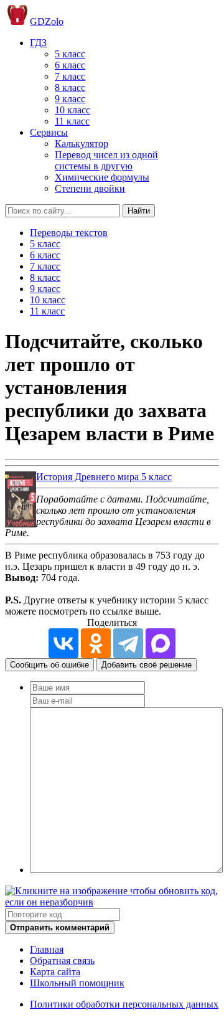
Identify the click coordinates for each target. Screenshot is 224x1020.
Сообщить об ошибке (49, 664)
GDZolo (46, 21)
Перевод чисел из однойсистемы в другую (106, 160)
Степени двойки (90, 188)
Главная (46, 949)
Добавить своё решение (146, 664)
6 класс (70, 65)
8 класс (70, 87)
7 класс (70, 76)
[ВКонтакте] (63, 643)
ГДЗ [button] (38, 42)
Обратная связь (62, 960)
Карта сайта (55, 971)
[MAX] (160, 643)
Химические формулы (102, 177)
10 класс (72, 110)
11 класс (72, 121)
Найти (139, 210)
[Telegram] (128, 643)
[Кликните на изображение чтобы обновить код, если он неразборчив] (112, 902)
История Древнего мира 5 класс (104, 476)
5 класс (70, 54)
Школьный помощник (77, 983)
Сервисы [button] (49, 132)
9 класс (70, 98)
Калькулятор (81, 143)
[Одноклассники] (96, 643)
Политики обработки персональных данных (124, 1004)
